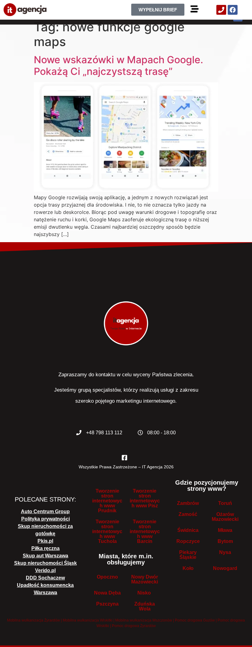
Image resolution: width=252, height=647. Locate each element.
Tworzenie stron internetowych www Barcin (145, 531)
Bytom (225, 541)
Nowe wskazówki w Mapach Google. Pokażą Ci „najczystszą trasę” (118, 65)
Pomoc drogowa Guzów (195, 620)
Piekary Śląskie (188, 555)
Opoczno (107, 576)
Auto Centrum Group (45, 511)
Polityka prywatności (45, 518)
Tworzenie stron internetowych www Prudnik (107, 500)
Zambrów (188, 503)
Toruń (225, 503)
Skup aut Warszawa (45, 555)
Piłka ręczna (45, 548)
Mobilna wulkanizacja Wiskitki (87, 620)
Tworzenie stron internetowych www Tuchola (107, 531)
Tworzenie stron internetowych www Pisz (145, 498)
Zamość (188, 514)
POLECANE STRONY (44, 499)
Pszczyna (107, 603)
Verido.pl (45, 570)
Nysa (225, 552)
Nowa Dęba (107, 592)
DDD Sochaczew (45, 577)
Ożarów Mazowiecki (225, 517)
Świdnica (188, 530)
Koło (188, 568)
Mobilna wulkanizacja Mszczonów (143, 620)
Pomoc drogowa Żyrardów (134, 626)
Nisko (144, 592)
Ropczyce (188, 541)
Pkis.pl (45, 541)
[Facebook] (233, 10)
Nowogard (225, 568)
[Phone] (221, 10)
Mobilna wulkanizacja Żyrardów (33, 620)
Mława (225, 530)
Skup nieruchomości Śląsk (45, 563)
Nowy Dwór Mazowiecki (144, 579)
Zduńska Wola (144, 606)
